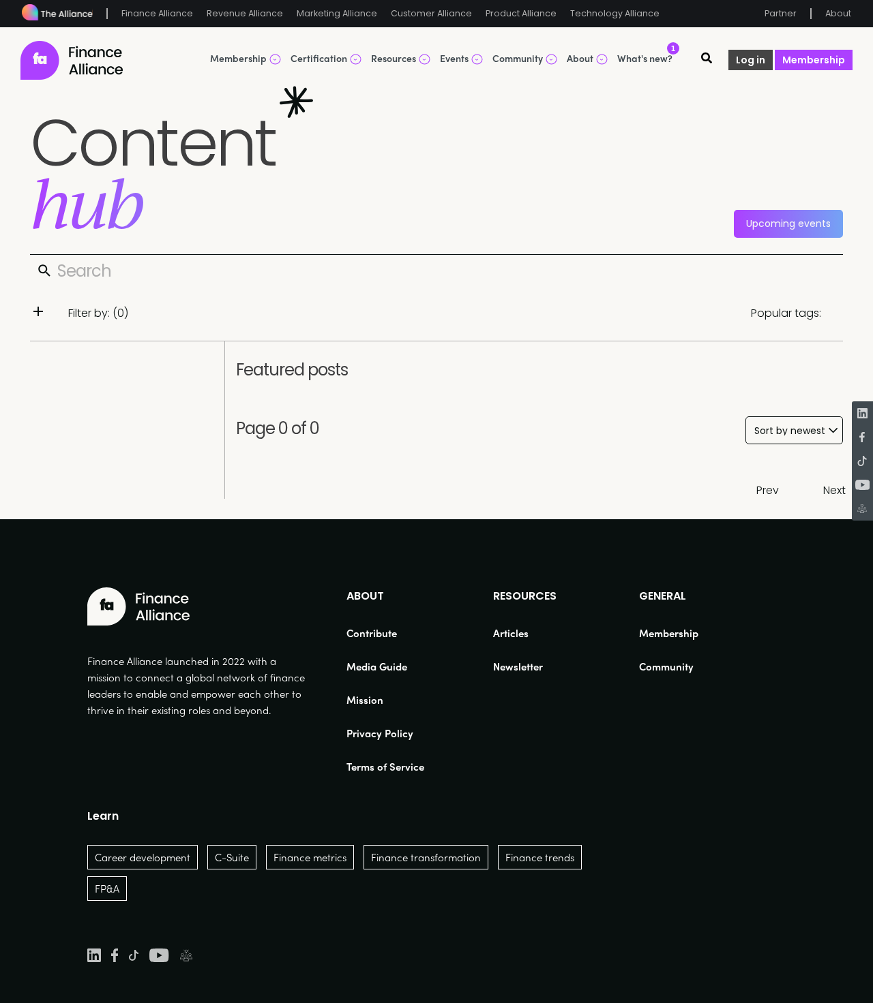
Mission (364, 699)
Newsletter (518, 666)
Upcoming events (788, 223)
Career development (142, 857)
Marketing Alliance (337, 13)
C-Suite (232, 857)
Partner (781, 13)
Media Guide (376, 666)
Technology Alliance (615, 13)
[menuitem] (385, 633)
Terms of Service (385, 766)
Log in (750, 60)
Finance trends (539, 857)
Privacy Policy (379, 733)
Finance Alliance (157, 13)
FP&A (107, 888)
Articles (511, 633)
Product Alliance (521, 13)
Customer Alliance (431, 13)
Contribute (371, 633)
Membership (813, 60)
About (838, 13)
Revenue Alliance (245, 13)
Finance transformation (426, 857)
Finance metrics (309, 857)
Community (666, 666)
